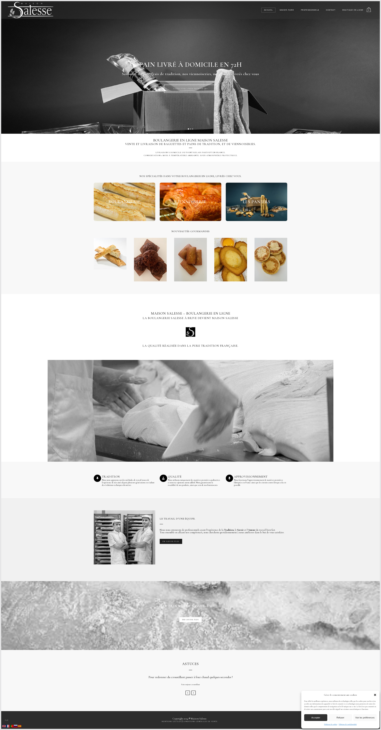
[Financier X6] (190, 259)
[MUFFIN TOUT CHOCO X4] (150, 259)
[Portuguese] (12, 725)
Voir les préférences (365, 717)
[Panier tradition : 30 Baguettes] (110, 254)
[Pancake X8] (270, 259)
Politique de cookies (330, 724)
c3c (6, 720)
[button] (375, 694)
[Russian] (16, 725)
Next (193, 693)
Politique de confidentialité (348, 724)
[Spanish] (20, 725)
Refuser (340, 717)
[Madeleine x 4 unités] (230, 259)
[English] (4, 725)
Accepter (315, 717)
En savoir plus (191, 91)
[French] (8, 725)
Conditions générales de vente (200, 721)
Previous (187, 693)
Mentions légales (171, 721)
